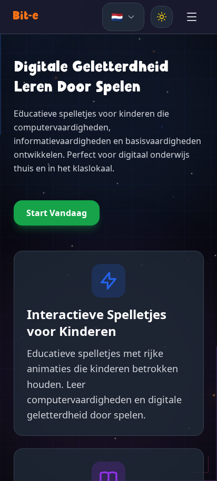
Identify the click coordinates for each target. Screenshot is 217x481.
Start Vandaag (56, 213)
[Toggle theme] (162, 17)
